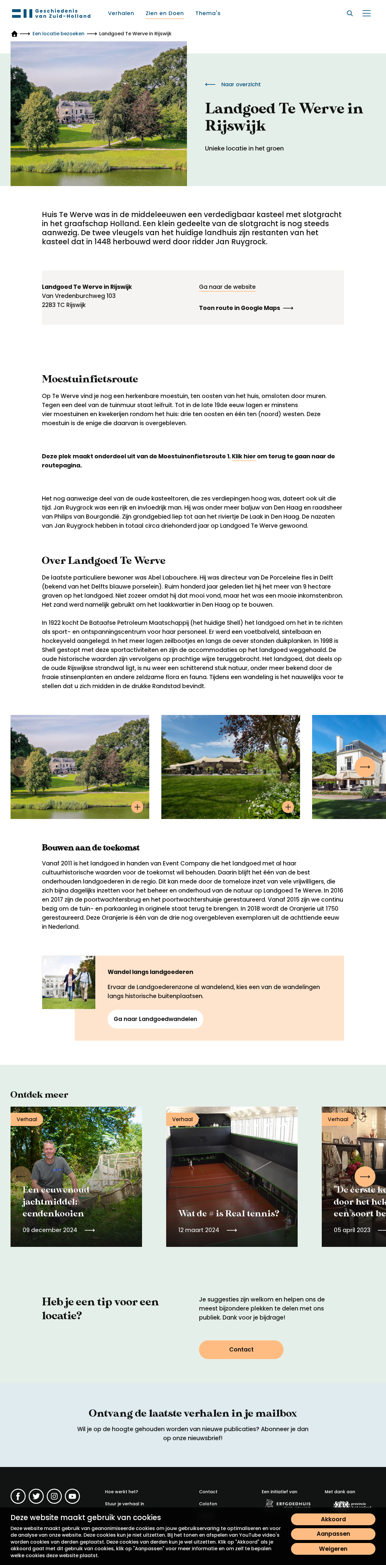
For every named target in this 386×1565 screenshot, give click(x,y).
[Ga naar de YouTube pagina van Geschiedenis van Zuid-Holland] (72, 1496)
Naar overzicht (241, 84)
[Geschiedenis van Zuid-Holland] (51, 13)
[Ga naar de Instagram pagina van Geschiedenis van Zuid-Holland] (54, 1496)
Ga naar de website (227, 287)
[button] (365, 767)
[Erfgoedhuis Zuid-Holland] (287, 1505)
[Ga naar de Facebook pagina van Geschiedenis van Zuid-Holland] (18, 1496)
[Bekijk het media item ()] (80, 767)
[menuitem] (121, 13)
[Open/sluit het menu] (366, 13)
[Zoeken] (349, 13)
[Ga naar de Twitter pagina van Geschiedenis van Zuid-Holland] (36, 1496)
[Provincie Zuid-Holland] (350, 1506)
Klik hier (244, 456)
